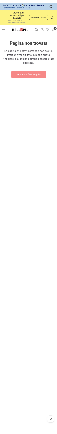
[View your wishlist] (47, 29)
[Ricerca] (36, 29)
